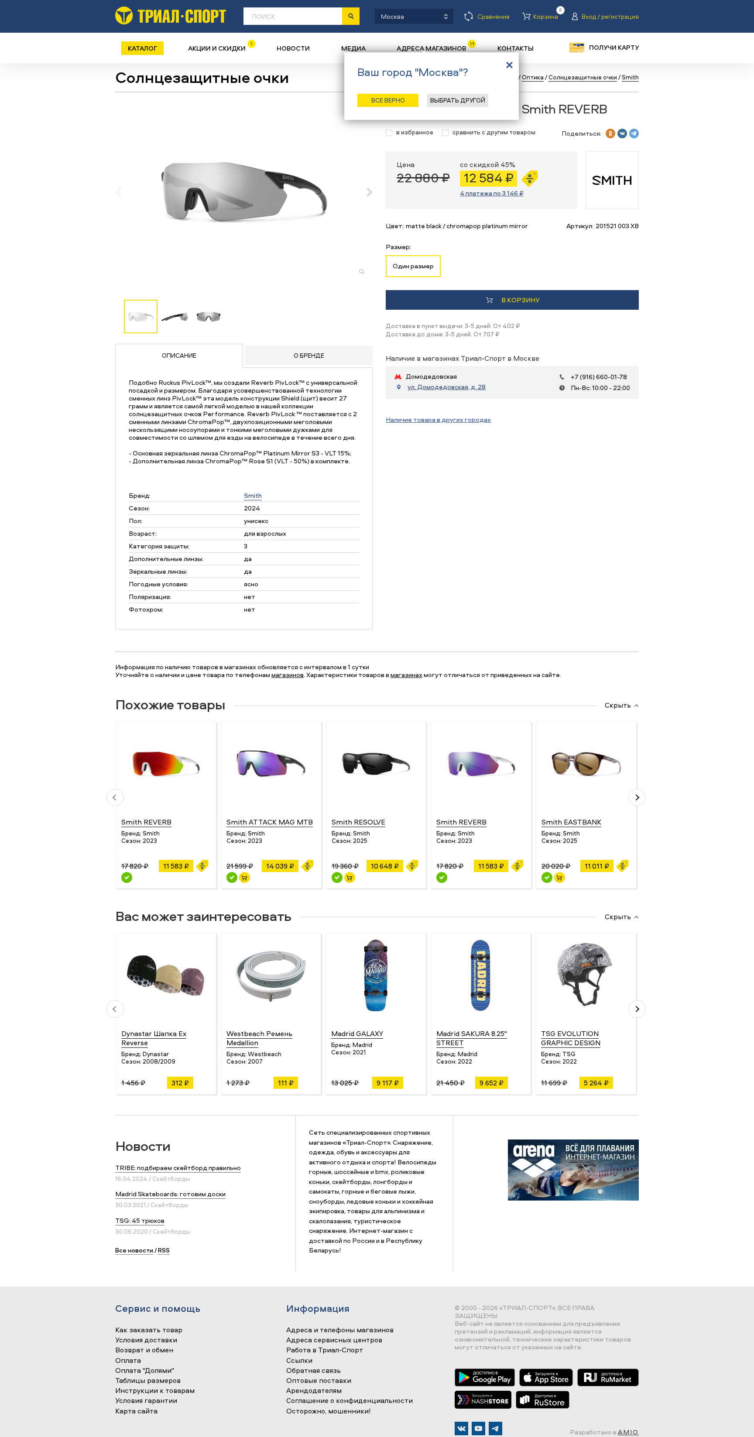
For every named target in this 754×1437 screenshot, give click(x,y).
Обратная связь (313, 1370)
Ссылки (299, 1360)
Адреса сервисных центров (334, 1340)
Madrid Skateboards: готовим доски (170, 1193)
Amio (628, 1432)
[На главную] (170, 15)
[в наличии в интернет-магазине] (244, 877)
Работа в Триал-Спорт (324, 1350)
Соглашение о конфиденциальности (349, 1400)
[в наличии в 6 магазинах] (547, 877)
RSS (164, 1250)
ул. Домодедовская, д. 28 (447, 387)
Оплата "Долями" (144, 1370)
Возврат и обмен (144, 1350)
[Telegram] (495, 1428)
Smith (253, 495)
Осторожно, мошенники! (328, 1411)
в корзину (520, 300)
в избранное (414, 132)
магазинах (406, 674)
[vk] (622, 133)
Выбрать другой (457, 100)
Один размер (413, 265)
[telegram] (634, 133)
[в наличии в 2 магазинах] (337, 877)
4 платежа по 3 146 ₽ (492, 193)
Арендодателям (314, 1390)
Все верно (388, 100)
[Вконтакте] (461, 1428)
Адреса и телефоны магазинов (340, 1330)
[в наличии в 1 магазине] (231, 877)
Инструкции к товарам (155, 1390)
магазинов (287, 674)
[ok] (610, 133)
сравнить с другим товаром (493, 132)
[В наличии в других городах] (126, 877)
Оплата (128, 1360)
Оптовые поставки (318, 1380)
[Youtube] (478, 1428)
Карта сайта (136, 1411)
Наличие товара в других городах (438, 419)
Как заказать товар (148, 1330)
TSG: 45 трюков (140, 1220)
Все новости (134, 1250)
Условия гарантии (146, 1400)
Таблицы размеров (148, 1380)
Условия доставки (146, 1340)
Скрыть (618, 705)
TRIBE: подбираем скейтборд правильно (178, 1167)
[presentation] (122, 192)
